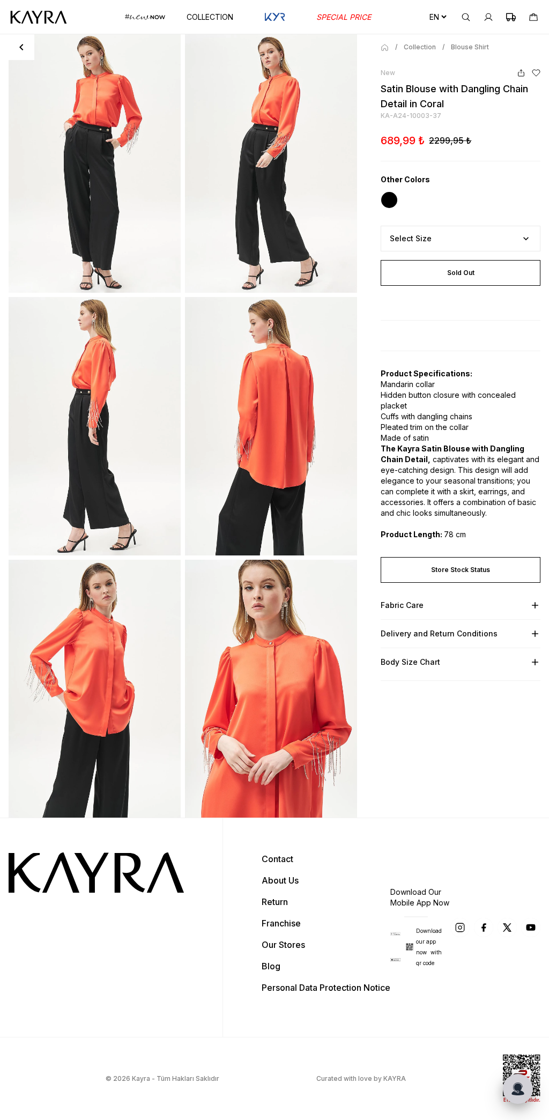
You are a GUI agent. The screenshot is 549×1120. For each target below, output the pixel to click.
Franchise (281, 923)
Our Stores (283, 944)
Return (275, 901)
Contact (277, 859)
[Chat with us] (518, 1089)
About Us (280, 880)
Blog (271, 966)
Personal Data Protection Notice (326, 987)
